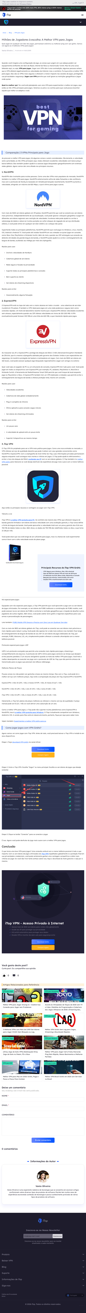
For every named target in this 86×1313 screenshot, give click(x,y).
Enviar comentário (43, 1140)
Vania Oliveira (7, 51)
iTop (43, 1220)
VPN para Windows (51, 1038)
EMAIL (5, 1105)
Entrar (6, 6)
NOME (5, 1096)
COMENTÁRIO (8, 1115)
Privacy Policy (25, 4)
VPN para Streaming (51, 991)
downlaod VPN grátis (20, 742)
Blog (10, 33)
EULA (3, 1296)
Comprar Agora (43, 755)
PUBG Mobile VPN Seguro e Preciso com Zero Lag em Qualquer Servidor (40, 622)
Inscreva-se (57, 1236)
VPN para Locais (50, 1063)
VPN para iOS (7, 1063)
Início (4, 33)
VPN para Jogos (19, 33)
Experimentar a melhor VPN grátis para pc (30, 721)
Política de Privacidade (9, 1294)
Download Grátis (61, 585)
